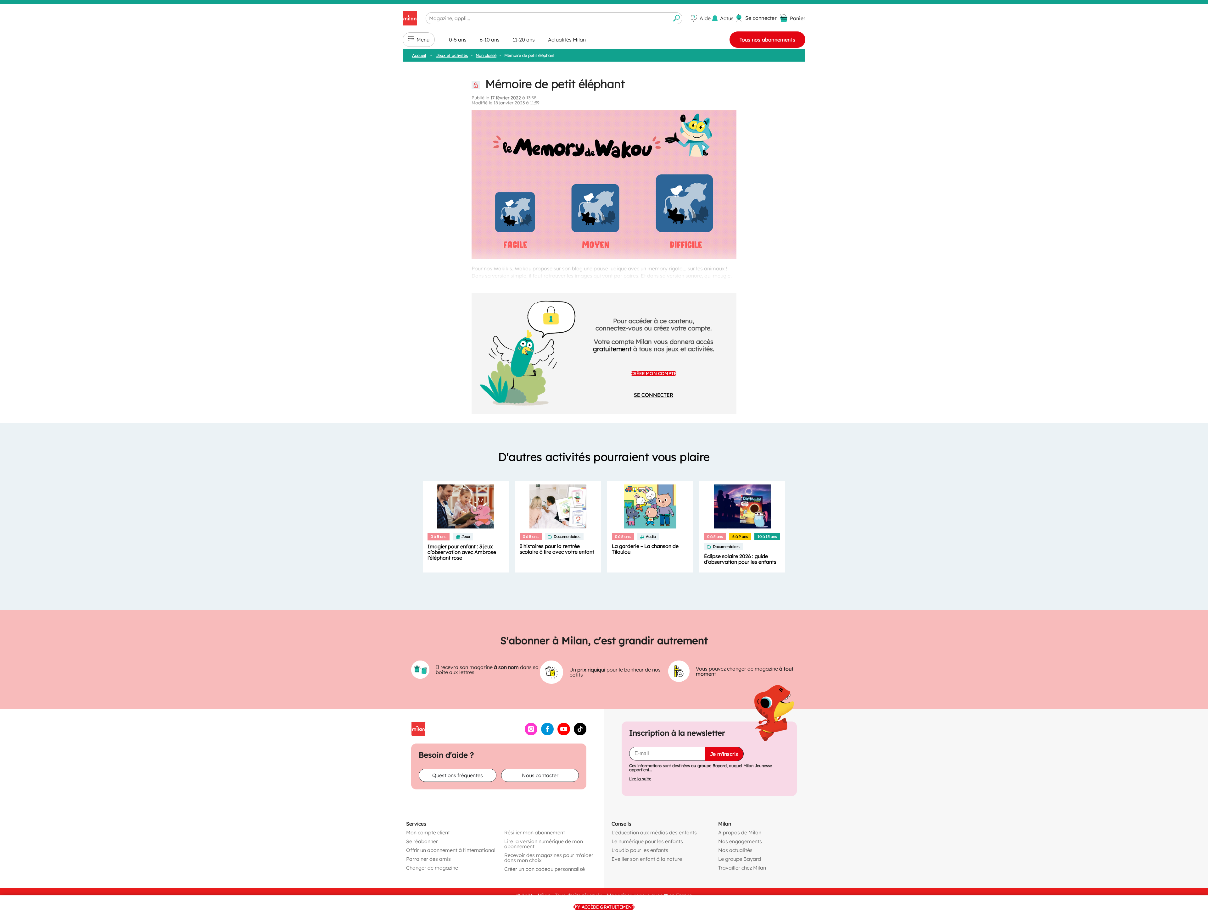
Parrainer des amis (428, 858)
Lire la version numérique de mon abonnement (543, 844)
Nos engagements (740, 841)
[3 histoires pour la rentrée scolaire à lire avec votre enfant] (558, 506)
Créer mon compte (653, 373)
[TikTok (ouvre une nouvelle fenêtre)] (580, 733)
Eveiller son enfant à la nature (647, 858)
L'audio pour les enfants (640, 850)
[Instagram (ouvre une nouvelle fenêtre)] (531, 733)
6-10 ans (490, 39)
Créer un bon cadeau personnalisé (544, 868)
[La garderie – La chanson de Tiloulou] (650, 506)
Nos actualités (735, 850)
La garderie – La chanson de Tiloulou (645, 549)
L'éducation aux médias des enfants (654, 832)
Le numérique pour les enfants (647, 841)
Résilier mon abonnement (534, 832)
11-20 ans (524, 39)
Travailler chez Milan (742, 867)
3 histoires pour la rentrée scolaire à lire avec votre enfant (557, 549)
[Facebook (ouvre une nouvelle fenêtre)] (547, 733)
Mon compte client (428, 832)
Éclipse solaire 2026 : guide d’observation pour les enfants (740, 559)
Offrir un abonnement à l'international (450, 850)
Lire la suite (640, 779)
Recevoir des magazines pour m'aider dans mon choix (548, 858)
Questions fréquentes (457, 775)
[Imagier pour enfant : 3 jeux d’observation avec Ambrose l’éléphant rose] (466, 506)
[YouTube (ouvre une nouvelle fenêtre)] (563, 733)
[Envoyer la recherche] (676, 18)
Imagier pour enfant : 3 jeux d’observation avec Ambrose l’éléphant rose (462, 552)
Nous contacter (540, 775)
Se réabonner (422, 841)
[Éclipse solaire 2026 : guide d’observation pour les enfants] (742, 506)
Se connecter (653, 395)
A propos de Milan (739, 832)
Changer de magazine (432, 867)
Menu (423, 39)
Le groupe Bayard (739, 858)
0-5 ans (458, 39)
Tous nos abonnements (767, 39)
